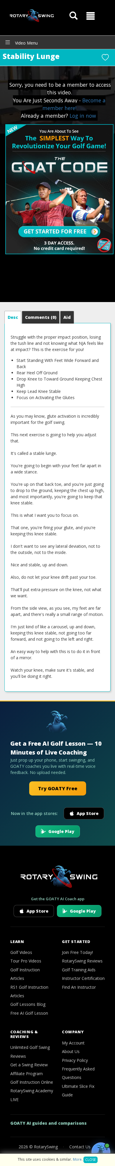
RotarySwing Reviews (82, 961)
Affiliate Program (26, 1073)
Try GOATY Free (57, 788)
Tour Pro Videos (25, 961)
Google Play (61, 831)
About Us (71, 1051)
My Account (73, 1043)
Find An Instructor (79, 987)
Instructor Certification (83, 978)
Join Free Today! (77, 952)
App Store (87, 813)
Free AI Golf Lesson (29, 1013)
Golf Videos (21, 952)
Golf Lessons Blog (27, 1004)
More (77, 1159)
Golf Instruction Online (31, 1082)
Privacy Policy (75, 1060)
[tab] (12, 317)
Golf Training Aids (79, 970)
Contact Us (80, 1146)
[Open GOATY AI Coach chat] (100, 1151)
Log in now (83, 115)
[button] (90, 16)
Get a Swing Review (29, 1064)
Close (90, 1159)
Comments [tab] (40, 317)
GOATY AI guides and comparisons (48, 1123)
